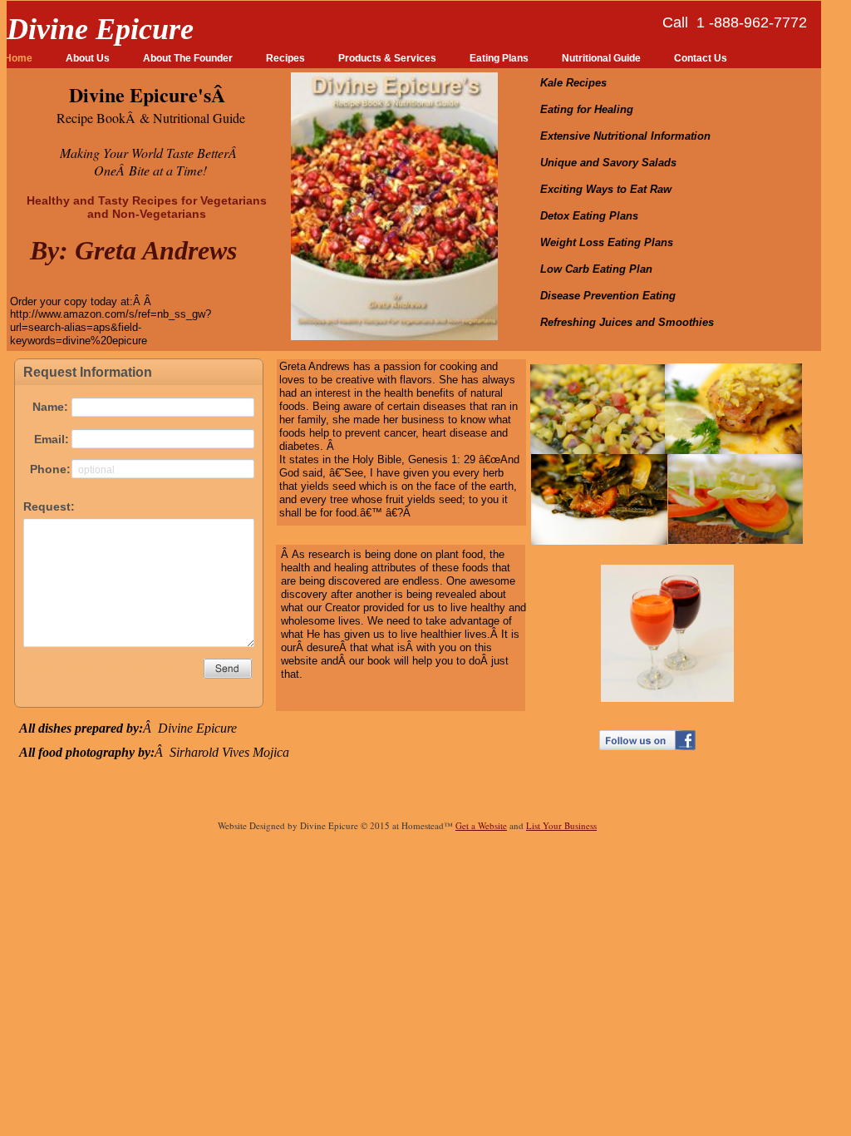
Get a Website (481, 825)
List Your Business (561, 825)
